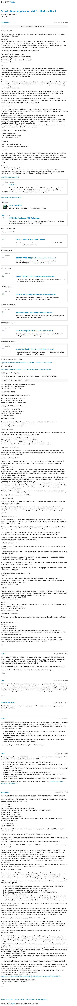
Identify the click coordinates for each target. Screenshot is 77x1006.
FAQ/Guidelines (19, 999)
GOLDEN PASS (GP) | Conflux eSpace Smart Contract (36, 258)
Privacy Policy (42, 999)
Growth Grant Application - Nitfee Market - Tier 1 (28, 11)
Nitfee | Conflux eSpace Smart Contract (30, 240)
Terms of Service (31, 999)
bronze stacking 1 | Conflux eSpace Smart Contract (35, 349)
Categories (9, 999)
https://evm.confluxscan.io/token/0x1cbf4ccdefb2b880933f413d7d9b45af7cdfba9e (26, 369)
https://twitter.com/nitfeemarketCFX (11, 197)
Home (3, 999)
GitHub (7, 202)
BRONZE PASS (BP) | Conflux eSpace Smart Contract (36, 294)
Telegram (7, 215)
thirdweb (7, 237)
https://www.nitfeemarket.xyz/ (10, 177)
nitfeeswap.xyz (9, 182)
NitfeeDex (12, 185)
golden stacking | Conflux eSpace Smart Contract (34, 312)
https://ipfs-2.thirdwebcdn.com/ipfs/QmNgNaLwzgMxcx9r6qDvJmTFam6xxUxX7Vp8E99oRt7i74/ (31, 976)
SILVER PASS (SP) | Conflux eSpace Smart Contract (35, 276)
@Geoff (33, 795)
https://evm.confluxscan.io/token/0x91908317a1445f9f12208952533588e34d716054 (26, 363)
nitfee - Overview (15, 205)
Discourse (11, 1003)
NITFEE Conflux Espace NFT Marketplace (24, 218)
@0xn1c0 (24, 795)
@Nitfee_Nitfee (9, 722)
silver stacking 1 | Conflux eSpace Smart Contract (34, 331)
